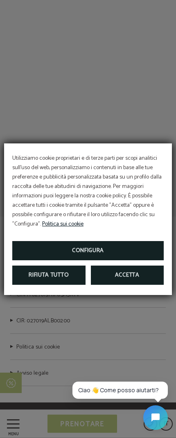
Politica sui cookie (62, 224)
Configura (88, 250)
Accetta (127, 275)
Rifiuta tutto (49, 275)
